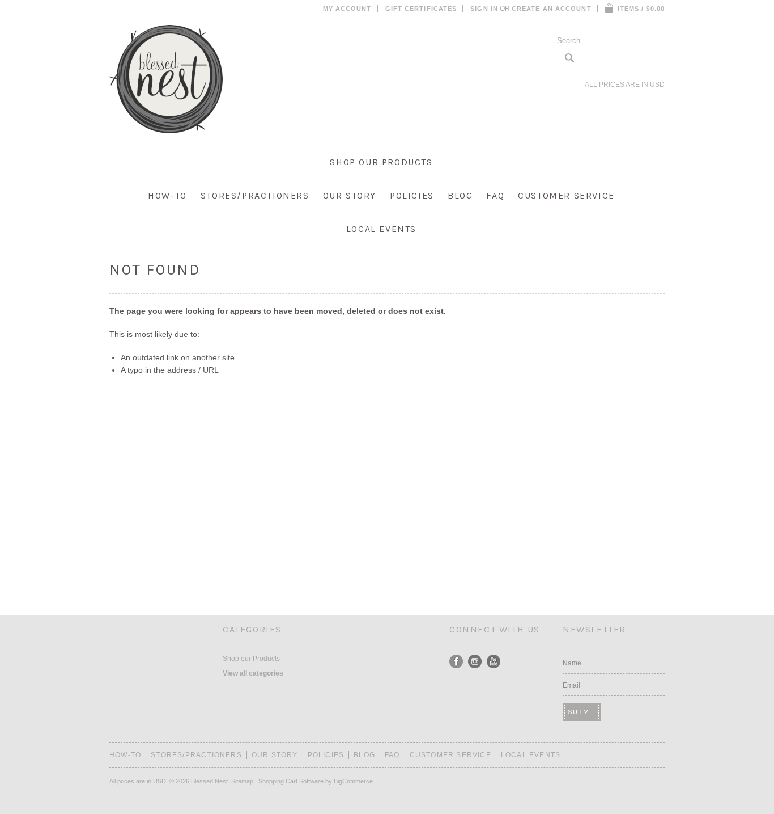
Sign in (484, 8)
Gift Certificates (421, 8)
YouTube (494, 662)
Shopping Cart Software (291, 781)
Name (572, 663)
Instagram (475, 662)
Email (571, 685)
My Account (347, 8)
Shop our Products (381, 162)
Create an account (552, 8)
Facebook (456, 662)
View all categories (253, 673)
